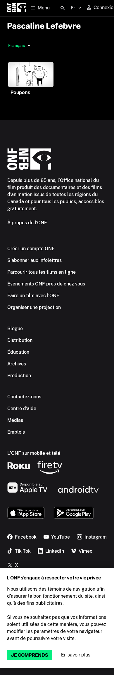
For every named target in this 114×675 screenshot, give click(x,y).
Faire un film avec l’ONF (33, 295)
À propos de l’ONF (27, 222)
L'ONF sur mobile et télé (33, 453)
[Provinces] (29, 45)
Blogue (15, 328)
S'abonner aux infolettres (34, 260)
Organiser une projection (34, 307)
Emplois (16, 432)
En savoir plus (75, 655)
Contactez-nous (24, 397)
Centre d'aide (21, 408)
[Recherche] (62, 8)
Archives (16, 364)
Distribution (19, 340)
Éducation (18, 352)
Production (19, 375)
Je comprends (29, 655)
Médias (15, 420)
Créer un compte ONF (31, 248)
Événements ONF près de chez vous (46, 284)
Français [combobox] (16, 45)
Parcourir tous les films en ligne (41, 272)
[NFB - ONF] (16, 8)
